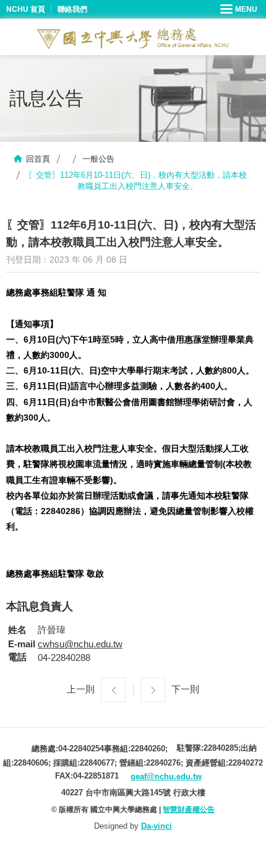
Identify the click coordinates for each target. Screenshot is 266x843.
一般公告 (98, 159)
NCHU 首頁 (25, 9)
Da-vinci (156, 826)
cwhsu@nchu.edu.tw (80, 644)
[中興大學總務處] (133, 38)
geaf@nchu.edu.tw (166, 776)
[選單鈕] (240, 9)
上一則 (81, 689)
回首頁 (38, 159)
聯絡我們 (72, 9)
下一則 (185, 689)
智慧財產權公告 (189, 809)
